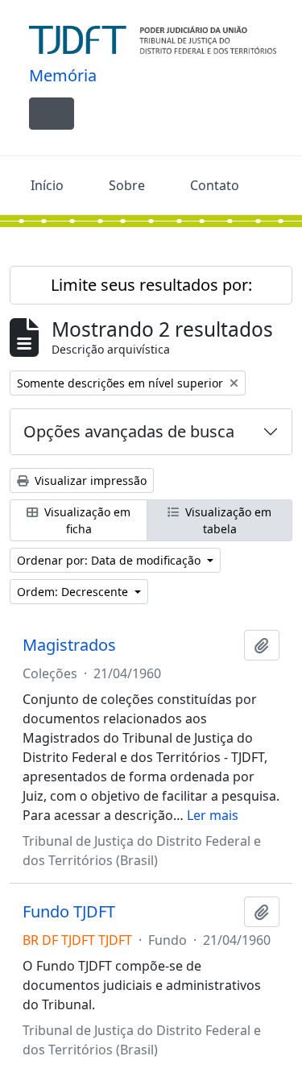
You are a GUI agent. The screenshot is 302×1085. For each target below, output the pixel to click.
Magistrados (69, 645)
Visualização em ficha (85, 520)
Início (47, 185)
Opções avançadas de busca (128, 431)
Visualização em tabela (226, 520)
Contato (214, 185)
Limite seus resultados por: (151, 285)
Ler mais (212, 815)
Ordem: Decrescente (74, 591)
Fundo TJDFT (69, 911)
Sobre (127, 185)
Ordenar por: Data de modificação (110, 560)
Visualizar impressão (89, 480)
